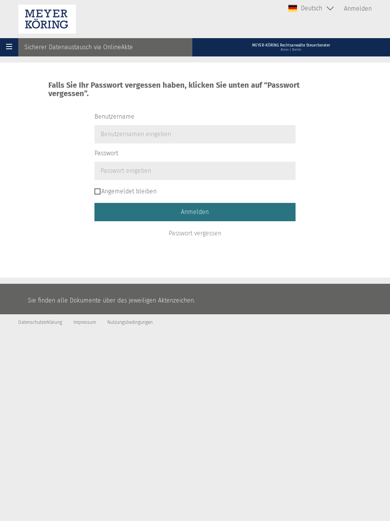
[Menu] (9, 47)
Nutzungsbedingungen (130, 322)
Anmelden (358, 8)
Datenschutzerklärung (40, 322)
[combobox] (311, 8)
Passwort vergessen (195, 233)
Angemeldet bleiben (129, 191)
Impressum (85, 322)
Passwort (106, 153)
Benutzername (114, 116)
